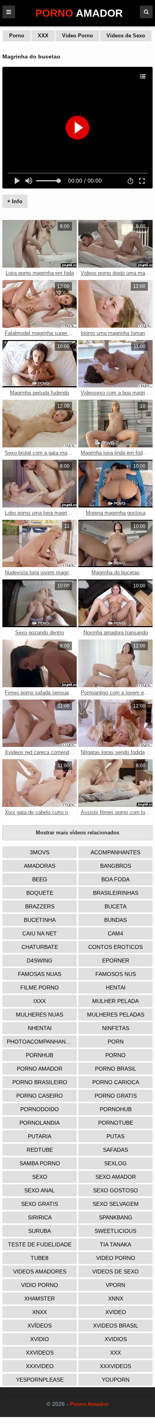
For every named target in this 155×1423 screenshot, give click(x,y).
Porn (116, 1041)
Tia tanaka (115, 1244)
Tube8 (39, 1258)
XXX (43, 36)
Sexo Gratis (39, 1204)
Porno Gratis (116, 1096)
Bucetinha (40, 920)
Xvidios (116, 1339)
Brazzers (39, 906)
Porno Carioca (115, 1082)
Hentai (116, 987)
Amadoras (39, 866)
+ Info (15, 201)
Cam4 (115, 933)
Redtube (40, 1150)
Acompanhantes (115, 852)
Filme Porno (39, 987)
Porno (16, 36)
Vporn (115, 1285)
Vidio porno (39, 1285)
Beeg (39, 879)
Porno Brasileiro (39, 1082)
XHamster (39, 1298)
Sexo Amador (115, 1177)
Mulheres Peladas (115, 1014)
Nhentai (40, 1028)
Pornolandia (39, 1123)
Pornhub (39, 1055)
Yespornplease (40, 1379)
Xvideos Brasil (115, 1325)
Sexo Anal (39, 1190)
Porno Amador (39, 1068)
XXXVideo (40, 1366)
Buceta (115, 906)
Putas (115, 1136)
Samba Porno (39, 1163)
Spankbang (115, 1217)
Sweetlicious (115, 1231)
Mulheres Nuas (39, 1014)
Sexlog (115, 1163)
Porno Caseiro (39, 1096)
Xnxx (39, 1312)
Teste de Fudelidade (40, 1244)
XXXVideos (115, 1366)
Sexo (39, 1177)
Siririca (40, 1217)
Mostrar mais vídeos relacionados (77, 833)
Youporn (116, 1379)
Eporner (115, 960)
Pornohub (116, 1109)
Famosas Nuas (39, 974)
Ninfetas (115, 1028)
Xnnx (115, 1298)
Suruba (39, 1231)
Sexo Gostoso (115, 1190)
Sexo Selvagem (116, 1204)
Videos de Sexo (126, 36)
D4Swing (39, 960)
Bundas (115, 920)
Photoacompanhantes (41, 1041)
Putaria (39, 1136)
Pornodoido (39, 1109)
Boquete (39, 893)
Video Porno (77, 36)
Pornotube (115, 1123)
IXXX (39, 1001)
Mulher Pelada (115, 1001)
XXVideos (40, 1352)
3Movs (39, 852)
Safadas (115, 1150)
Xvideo (115, 1312)
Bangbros (115, 866)
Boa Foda (115, 879)
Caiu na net (39, 933)
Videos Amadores (39, 1271)
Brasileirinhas (115, 893)
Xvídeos (39, 1325)
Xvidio (39, 1339)
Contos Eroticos (115, 947)
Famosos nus (115, 974)
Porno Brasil (115, 1068)
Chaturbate (39, 947)
